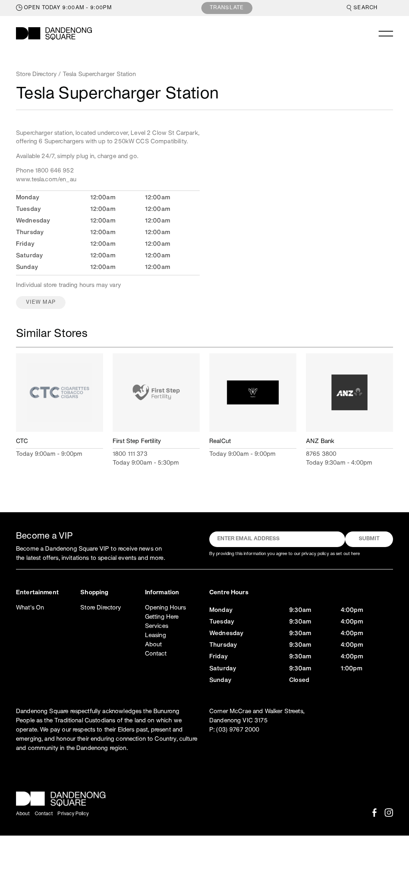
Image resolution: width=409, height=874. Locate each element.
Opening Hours (165, 608)
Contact (156, 654)
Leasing (155, 635)
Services (156, 626)
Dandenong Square (54, 33)
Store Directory (36, 74)
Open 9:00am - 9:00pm (68, 8)
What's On (30, 608)
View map (41, 302)
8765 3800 (321, 454)
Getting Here (162, 617)
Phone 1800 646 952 (45, 171)
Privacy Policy (73, 814)
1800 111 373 (130, 454)
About (153, 644)
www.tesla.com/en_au (46, 179)
